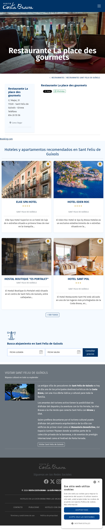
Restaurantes (57, 78)
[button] (82, 523)
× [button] (98, 482)
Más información (71, 504)
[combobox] (94, 482)
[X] (52, 482)
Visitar (26, 373)
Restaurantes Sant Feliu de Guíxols (83, 78)
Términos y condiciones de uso (22, 515)
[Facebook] (46, 482)
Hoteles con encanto (55, 507)
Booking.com (6, 139)
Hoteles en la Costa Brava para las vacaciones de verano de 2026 (52, 499)
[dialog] (81, 503)
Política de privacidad (49, 515)
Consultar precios (90, 352)
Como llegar (16, 123)
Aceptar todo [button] (81, 510)
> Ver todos (52, 315)
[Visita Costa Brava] (17, 6)
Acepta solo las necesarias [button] (81, 517)
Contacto (18, 507)
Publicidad (34, 507)
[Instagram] (58, 482)
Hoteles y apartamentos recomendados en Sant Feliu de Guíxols (53, 151)
